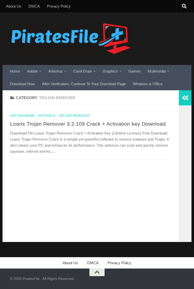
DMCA (34, 6)
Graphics (110, 71)
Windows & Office (147, 84)
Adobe (32, 71)
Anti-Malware (22, 116)
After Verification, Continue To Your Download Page (84, 84)
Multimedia (157, 71)
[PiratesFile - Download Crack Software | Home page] (71, 39)
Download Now (22, 84)
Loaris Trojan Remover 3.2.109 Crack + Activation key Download (88, 124)
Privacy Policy (59, 6)
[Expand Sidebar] (185, 97)
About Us (13, 6)
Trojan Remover (74, 116)
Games (134, 71)
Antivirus (55, 71)
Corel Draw (82, 71)
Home (15, 71)
